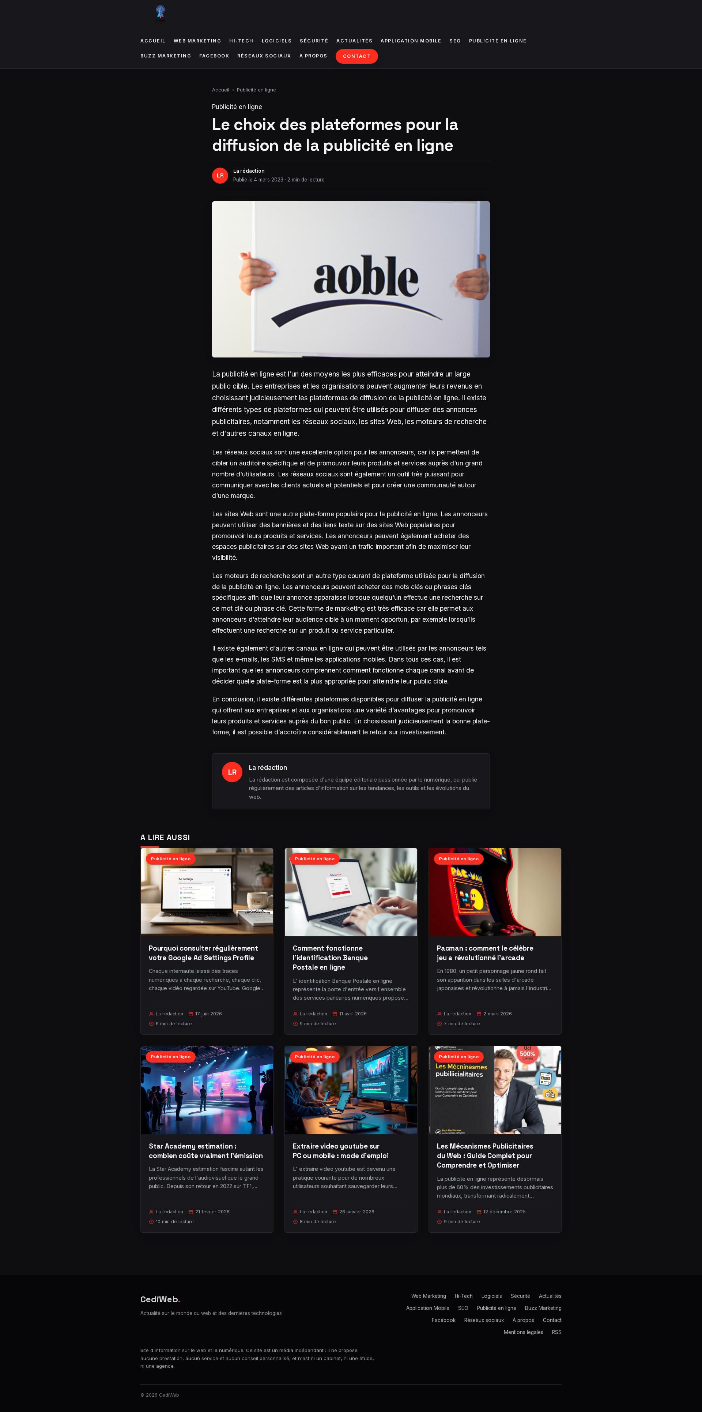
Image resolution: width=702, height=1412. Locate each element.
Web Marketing (198, 41)
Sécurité (314, 41)
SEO (455, 41)
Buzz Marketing (165, 56)
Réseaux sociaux (264, 56)
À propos (313, 56)
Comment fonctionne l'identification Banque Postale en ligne (330, 958)
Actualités (354, 41)
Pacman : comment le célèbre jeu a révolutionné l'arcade (485, 953)
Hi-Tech (241, 41)
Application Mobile (411, 41)
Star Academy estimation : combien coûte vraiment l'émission (206, 1151)
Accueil (153, 41)
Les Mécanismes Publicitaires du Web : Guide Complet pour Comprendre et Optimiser (485, 1156)
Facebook (214, 56)
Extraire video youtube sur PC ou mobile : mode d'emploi (341, 1151)
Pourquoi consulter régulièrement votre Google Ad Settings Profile (203, 953)
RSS (557, 1332)
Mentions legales (523, 1332)
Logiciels (277, 41)
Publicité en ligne (498, 41)
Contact (357, 56)
